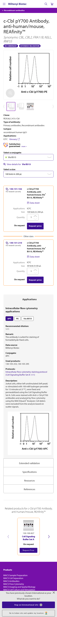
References (29, 489)
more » (24, 146)
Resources (29, 480)
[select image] (11, 106)
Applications (29, 299)
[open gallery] (28, 75)
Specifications (29, 471)
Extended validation (29, 463)
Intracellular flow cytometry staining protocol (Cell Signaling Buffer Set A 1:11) (26, 373)
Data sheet (35, 202)
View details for (19, 164)
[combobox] (28, 157)
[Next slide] (49, 536)
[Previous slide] (8, 536)
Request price (35, 226)
